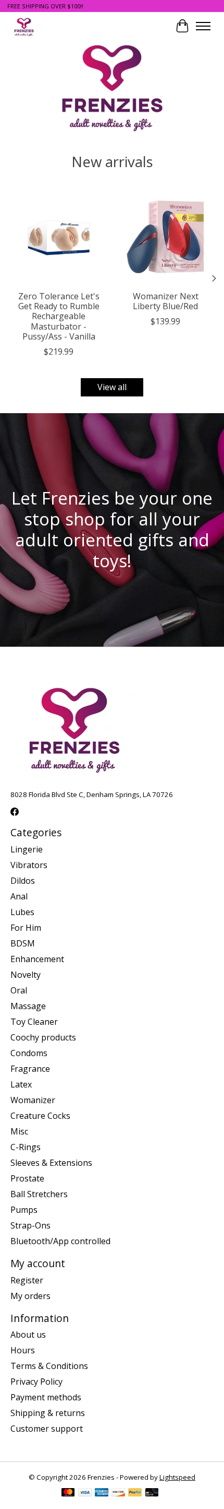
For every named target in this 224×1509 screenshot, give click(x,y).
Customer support (46, 1428)
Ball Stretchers (39, 1194)
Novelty (25, 974)
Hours (22, 1350)
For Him (25, 927)
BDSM (22, 943)
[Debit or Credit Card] (152, 1493)
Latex (21, 1084)
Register (26, 1280)
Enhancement (37, 959)
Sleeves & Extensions (51, 1162)
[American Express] (101, 1493)
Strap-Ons (30, 1225)
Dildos (22, 880)
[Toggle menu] (203, 26)
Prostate (27, 1178)
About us (28, 1334)
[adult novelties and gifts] (24, 26)
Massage (28, 1006)
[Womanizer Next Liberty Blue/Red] (165, 237)
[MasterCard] (68, 1493)
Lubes (22, 912)
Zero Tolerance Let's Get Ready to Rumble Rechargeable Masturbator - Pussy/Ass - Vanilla (58, 316)
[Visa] (85, 1493)
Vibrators (28, 865)
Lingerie (26, 849)
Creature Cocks (40, 1115)
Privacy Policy (36, 1381)
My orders (30, 1296)
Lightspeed (177, 1477)
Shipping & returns (47, 1413)
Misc (19, 1131)
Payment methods (45, 1397)
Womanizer (32, 1100)
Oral (18, 990)
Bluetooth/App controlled (60, 1241)
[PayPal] (135, 1493)
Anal (19, 896)
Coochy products (43, 1037)
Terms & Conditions (49, 1366)
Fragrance (30, 1068)
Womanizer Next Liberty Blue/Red (165, 301)
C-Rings (25, 1147)
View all (112, 387)
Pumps (24, 1209)
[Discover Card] (118, 1493)
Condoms (28, 1053)
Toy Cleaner (34, 1021)
